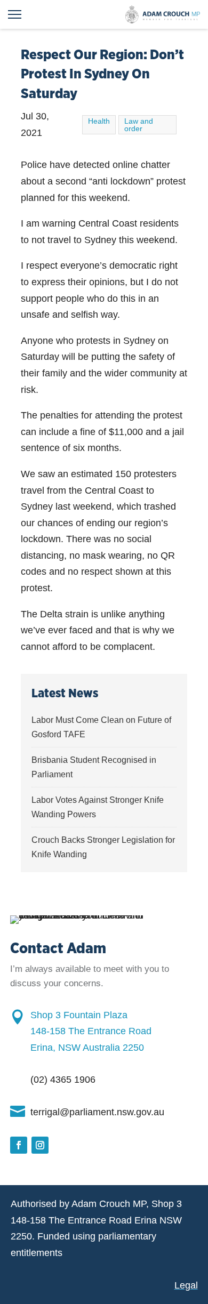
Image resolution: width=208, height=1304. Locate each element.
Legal (186, 1285)
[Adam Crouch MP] (162, 14)
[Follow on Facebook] (18, 1145)
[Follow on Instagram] (40, 1145)
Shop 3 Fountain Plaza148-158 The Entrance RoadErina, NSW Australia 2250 (90, 1031)
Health (99, 121)
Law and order (138, 125)
